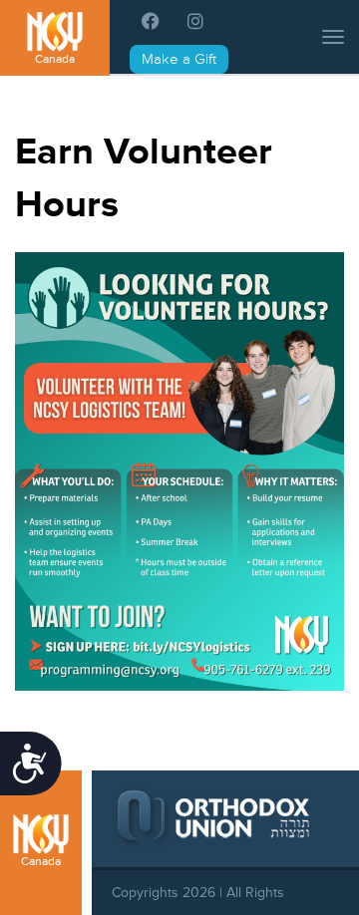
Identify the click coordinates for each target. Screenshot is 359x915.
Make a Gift (179, 59)
